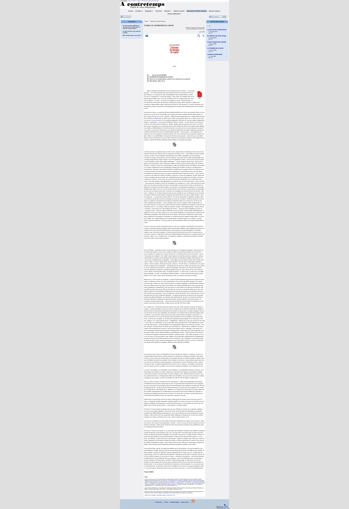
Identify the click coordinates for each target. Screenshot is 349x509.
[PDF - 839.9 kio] (200, 96)
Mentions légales (175, 502)
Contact (166, 502)
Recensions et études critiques (196, 11)
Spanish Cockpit (215, 11)
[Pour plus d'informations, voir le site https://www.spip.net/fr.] (225, 506)
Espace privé (185, 502)
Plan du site (159, 502)
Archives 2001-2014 (174, 14)
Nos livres (159, 11)
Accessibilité (124, 1)
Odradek (167, 11)
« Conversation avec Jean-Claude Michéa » (165, 485)
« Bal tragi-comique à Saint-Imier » (164, 495)
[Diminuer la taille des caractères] (203, 36)
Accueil (130, 11)
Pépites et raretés (179, 11)
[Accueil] (142, 8)
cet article (137, 35)
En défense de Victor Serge (216, 36)
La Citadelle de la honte (215, 48)
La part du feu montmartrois (216, 29)
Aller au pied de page (153, 0)
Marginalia (149, 11)
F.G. (202, 32)
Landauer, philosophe (214, 54)
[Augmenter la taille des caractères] (198, 36)
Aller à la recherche (142, 0)
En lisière (139, 11)
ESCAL (223, 508)
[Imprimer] (146, 36)
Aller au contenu (132, 0)
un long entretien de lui (157, 120)
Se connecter (126, 16)
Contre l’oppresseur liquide (216, 42)
